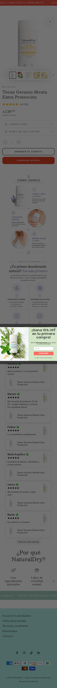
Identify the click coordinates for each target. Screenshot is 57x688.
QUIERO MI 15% (43, 353)
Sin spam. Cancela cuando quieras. (43, 358)
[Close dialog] (55, 328)
